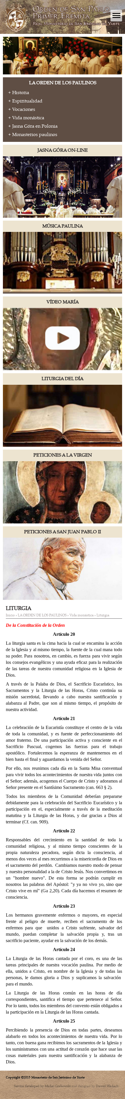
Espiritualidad (27, 101)
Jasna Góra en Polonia (35, 126)
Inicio (10, 615)
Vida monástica (28, 118)
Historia (20, 93)
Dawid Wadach (107, 1086)
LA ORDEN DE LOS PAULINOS (42, 615)
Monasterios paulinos (34, 135)
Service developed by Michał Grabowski (42, 1086)
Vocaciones (23, 109)
